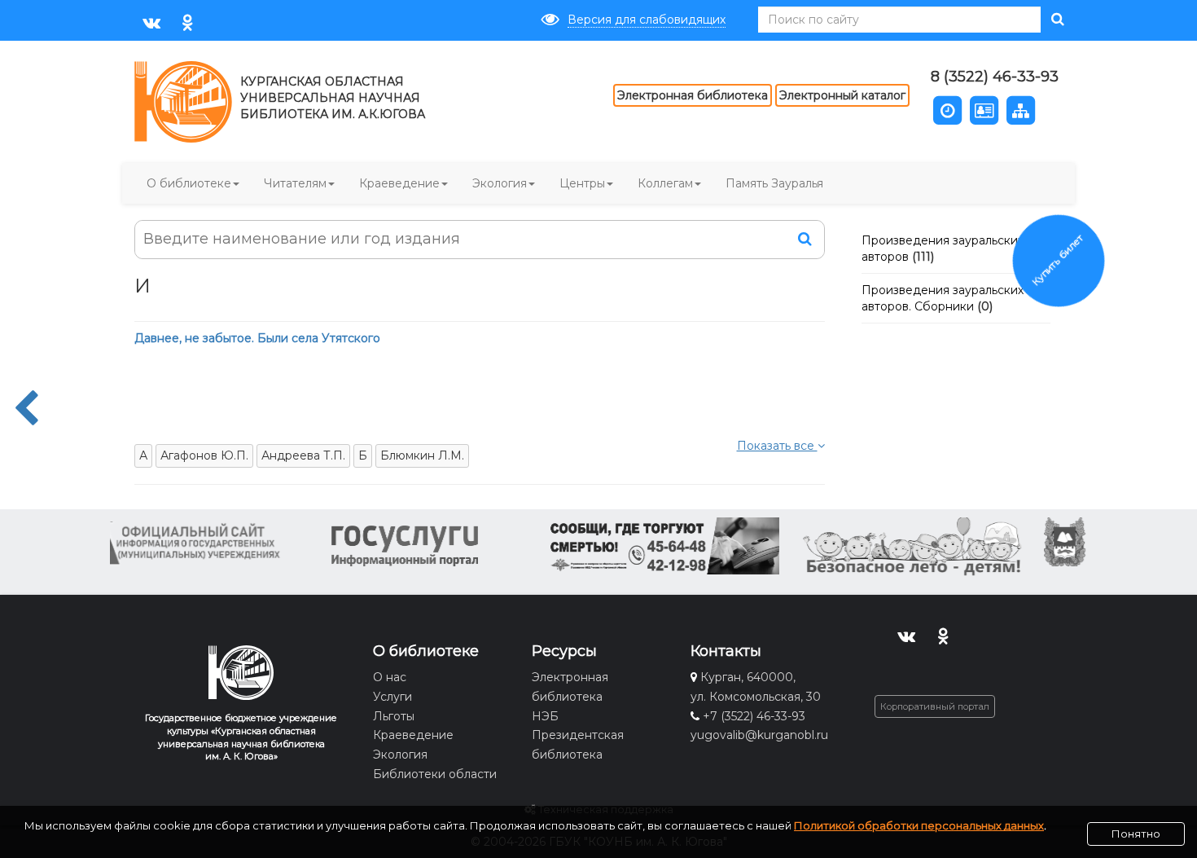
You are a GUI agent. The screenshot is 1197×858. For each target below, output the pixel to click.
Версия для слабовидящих (647, 19)
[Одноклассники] (187, 21)
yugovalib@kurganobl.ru (759, 735)
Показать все (777, 445)
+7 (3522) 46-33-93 (754, 716)
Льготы (393, 716)
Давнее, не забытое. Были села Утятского (257, 338)
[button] (947, 109)
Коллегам (665, 183)
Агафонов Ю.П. (204, 455)
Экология (499, 183)
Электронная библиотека (692, 95)
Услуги (392, 696)
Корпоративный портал (934, 706)
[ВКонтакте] (151, 21)
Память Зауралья (774, 183)
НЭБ (545, 716)
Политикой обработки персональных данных (919, 825)
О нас (389, 677)
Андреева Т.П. (303, 455)
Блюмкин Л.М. (422, 455)
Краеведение (399, 183)
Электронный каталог (842, 95)
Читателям (295, 183)
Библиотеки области (435, 774)
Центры (582, 183)
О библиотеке (189, 183)
